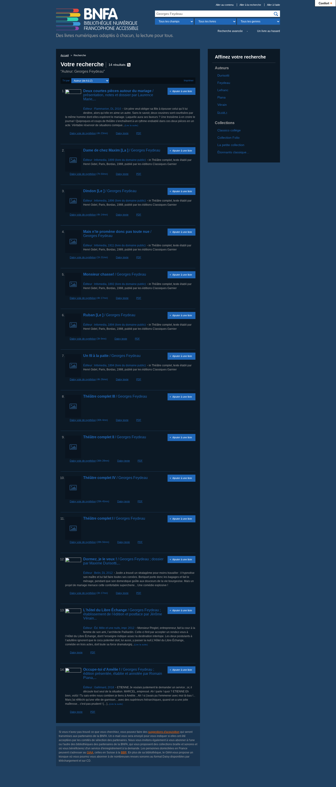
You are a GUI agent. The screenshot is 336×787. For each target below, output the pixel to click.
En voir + (222, 112)
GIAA (90, 752)
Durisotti (223, 75)
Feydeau (223, 83)
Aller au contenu (225, 4)
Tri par (66, 80)
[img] (276, 14)
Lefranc (222, 90)
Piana (221, 97)
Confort (325, 3)
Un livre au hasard (268, 31)
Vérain (222, 104)
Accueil (65, 55)
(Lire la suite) (131, 125)
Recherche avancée (230, 31)
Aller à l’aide (273, 4)
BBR (124, 752)
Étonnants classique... (233, 152)
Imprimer (189, 80)
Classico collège (229, 130)
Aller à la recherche (250, 4)
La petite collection (230, 145)
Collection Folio (228, 137)
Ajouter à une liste (182, 91)
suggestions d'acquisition (163, 732)
